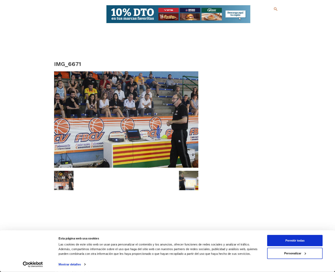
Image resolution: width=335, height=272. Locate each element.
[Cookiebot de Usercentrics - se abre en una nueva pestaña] (33, 264)
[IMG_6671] (126, 166)
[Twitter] (265, 17)
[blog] (271, 17)
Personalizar (292, 253)
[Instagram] (277, 17)
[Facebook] (259, 17)
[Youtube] (272, 23)
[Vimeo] (266, 23)
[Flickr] (259, 23)
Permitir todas (295, 240)
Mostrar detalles (70, 264)
